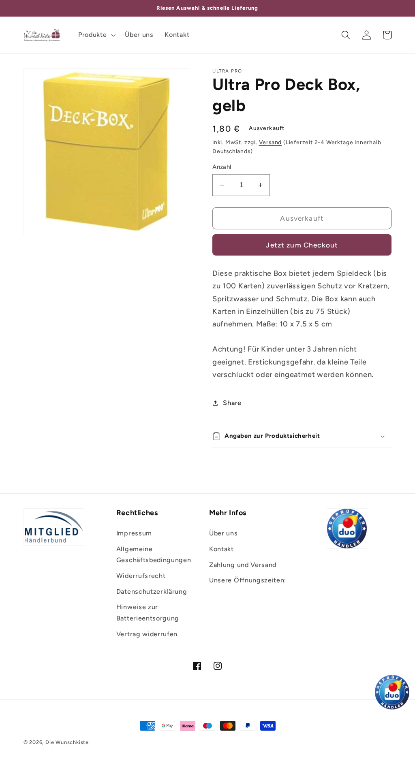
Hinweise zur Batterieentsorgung (147, 612)
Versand (270, 142)
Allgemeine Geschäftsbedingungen (153, 554)
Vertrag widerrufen (147, 634)
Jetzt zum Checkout (302, 245)
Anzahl (221, 167)
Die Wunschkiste (67, 742)
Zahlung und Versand (242, 565)
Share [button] (232, 403)
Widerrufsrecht (141, 576)
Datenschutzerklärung (151, 591)
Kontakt (221, 549)
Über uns (223, 533)
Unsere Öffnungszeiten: (247, 580)
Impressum (134, 533)
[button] (96, 35)
